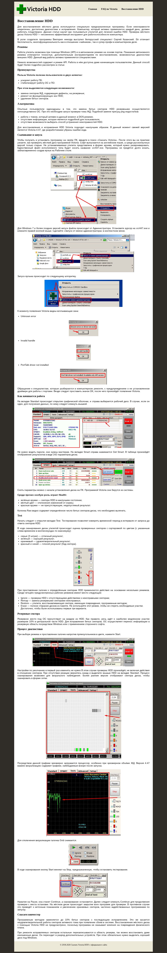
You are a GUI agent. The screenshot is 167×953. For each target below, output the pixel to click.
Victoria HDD (83, 945)
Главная (92, 9)
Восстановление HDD (132, 9)
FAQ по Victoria (109, 9)
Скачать (74, 945)
